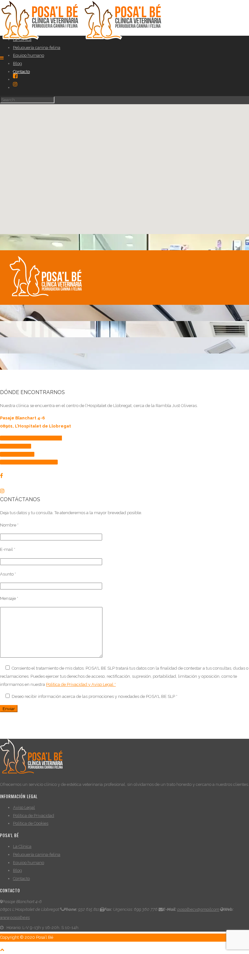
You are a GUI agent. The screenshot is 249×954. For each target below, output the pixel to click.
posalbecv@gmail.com (198, 909)
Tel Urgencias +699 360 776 (30, 462)
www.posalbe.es (15, 917)
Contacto (21, 71)
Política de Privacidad (33, 815)
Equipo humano (28, 55)
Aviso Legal (24, 807)
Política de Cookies (30, 823)
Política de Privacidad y (68, 684)
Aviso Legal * (103, 684)
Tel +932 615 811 (18, 454)
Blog (17, 63)
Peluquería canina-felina (36, 47)
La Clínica (22, 39)
